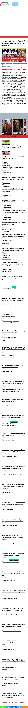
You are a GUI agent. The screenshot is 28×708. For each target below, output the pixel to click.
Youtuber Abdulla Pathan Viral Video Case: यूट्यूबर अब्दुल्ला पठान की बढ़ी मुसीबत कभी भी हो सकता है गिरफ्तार (12, 642)
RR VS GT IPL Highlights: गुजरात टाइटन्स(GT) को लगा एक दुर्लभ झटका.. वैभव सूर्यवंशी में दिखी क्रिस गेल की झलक (13, 250)
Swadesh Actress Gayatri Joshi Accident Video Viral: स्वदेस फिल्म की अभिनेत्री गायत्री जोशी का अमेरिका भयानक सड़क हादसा (13, 695)
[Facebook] (2, 66)
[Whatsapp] (7, 66)
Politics (3, 63)
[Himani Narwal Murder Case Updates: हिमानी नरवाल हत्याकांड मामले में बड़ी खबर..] (12, 394)
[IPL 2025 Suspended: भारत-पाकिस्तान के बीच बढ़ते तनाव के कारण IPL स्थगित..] (7, 163)
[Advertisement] (14, 21)
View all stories (22, 118)
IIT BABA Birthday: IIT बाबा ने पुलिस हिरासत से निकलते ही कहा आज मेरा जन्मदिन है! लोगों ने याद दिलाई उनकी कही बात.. (13, 383)
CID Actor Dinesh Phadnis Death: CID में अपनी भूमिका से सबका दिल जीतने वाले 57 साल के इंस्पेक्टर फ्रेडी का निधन (13, 573)
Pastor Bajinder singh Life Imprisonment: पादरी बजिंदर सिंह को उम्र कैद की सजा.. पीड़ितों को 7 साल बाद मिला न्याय (13, 348)
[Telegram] (9, 66)
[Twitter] (4, 66)
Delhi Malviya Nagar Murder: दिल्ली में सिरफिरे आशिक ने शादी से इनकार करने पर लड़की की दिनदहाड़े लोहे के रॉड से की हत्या (13, 537)
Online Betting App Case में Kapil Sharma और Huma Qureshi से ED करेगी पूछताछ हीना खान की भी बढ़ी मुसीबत (13, 661)
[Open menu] (1, 37)
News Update (9, 63)
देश (26, 63)
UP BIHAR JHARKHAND (19, 63)
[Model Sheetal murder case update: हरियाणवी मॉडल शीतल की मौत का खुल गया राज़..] (6, 153)
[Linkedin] (5, 66)
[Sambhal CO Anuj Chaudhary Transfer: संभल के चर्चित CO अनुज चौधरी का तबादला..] (7, 196)
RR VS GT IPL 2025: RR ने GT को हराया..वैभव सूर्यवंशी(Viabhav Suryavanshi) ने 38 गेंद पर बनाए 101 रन (13, 278)
